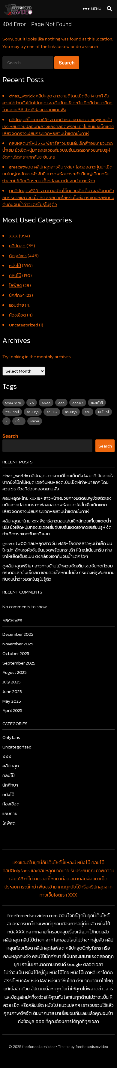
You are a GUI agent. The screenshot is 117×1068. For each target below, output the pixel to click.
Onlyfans (18, 255)
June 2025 (12, 691)
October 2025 (15, 653)
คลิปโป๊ (15, 275)
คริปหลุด (33, 411)
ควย (87, 411)
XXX (13, 235)
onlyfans (13, 402)
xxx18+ (77, 402)
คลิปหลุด (17, 245)
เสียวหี (34, 421)
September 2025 (18, 662)
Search (10, 436)
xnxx (46, 402)
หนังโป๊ (15, 265)
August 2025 (14, 672)
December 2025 (17, 634)
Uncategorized (23, 324)
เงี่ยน (18, 421)
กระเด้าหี (97, 402)
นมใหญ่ (103, 411)
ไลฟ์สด (15, 285)
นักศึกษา (17, 295)
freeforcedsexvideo (38, 1046)
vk (31, 402)
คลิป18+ (51, 411)
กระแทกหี (12, 411)
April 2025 (12, 710)
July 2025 (11, 681)
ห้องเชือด (17, 314)
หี (6, 421)
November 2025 (17, 643)
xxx (61, 402)
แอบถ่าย (16, 305)
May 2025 (11, 701)
